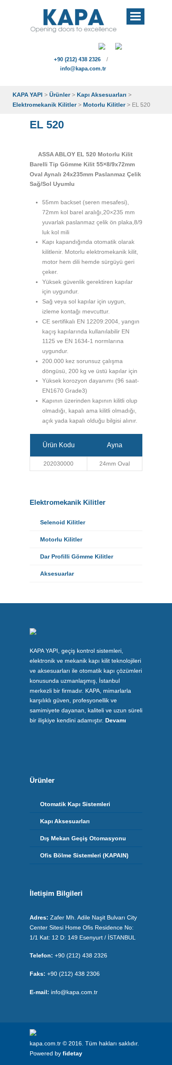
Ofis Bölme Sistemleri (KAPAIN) (84, 855)
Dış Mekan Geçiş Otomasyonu (83, 838)
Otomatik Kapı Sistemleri (75, 804)
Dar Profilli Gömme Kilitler (76, 556)
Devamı (115, 720)
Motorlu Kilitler (61, 539)
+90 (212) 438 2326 (76, 59)
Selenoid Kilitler (62, 522)
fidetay (72, 1053)
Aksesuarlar (57, 573)
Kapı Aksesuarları (65, 821)
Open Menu (135, 16)
